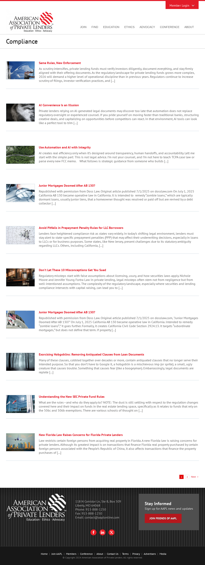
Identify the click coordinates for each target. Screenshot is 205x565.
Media (163, 554)
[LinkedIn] (102, 532)
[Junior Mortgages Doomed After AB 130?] (20, 193)
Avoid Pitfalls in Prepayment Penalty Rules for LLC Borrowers (81, 228)
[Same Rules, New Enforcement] (20, 70)
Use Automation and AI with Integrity (65, 147)
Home (44, 554)
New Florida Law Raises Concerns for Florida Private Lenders (81, 435)
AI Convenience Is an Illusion (59, 105)
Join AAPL (56, 554)
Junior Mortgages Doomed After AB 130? (67, 185)
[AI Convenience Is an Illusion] (20, 112)
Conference (86, 554)
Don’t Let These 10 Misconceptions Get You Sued (72, 270)
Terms (125, 554)
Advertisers (150, 554)
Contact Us (112, 554)
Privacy (136, 554)
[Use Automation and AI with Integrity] (20, 155)
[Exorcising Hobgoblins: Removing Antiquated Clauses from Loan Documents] (20, 362)
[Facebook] (93, 532)
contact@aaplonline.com (102, 517)
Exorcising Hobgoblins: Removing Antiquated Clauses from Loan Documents (91, 354)
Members (71, 554)
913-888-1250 (96, 509)
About (99, 554)
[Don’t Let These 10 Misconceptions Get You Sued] (20, 277)
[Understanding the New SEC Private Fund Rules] (20, 404)
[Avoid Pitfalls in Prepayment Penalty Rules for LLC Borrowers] (20, 235)
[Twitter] (112, 532)
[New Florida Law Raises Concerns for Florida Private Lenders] (20, 442)
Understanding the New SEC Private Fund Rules (72, 397)
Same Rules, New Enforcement (60, 63)
